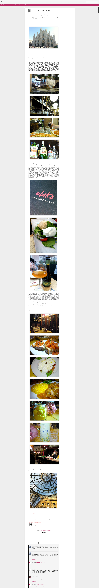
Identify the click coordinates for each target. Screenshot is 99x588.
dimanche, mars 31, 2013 (40, 584)
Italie (41, 530)
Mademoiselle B (35, 576)
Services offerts (22, 4)
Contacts (16, 4)
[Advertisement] (65, 27)
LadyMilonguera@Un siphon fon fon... (38, 546)
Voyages (49, 530)
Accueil (9, 4)
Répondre (34, 549)
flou (32, 552)
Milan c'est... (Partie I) (44, 10)
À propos (12, 4)
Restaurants (44, 530)
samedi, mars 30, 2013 (42, 576)
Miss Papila (50, 529)
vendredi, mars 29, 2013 (38, 552)
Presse (26, 4)
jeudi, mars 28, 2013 (49, 546)
